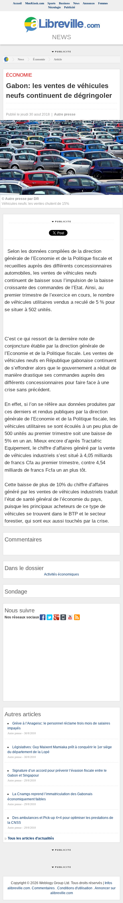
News (76, 3)
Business (64, 3)
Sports (51, 3)
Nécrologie (54, 7)
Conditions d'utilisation (74, 888)
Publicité (69, 7)
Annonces (89, 3)
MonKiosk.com (34, 3)
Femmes (103, 3)
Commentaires (43, 888)
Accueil (17, 3)
